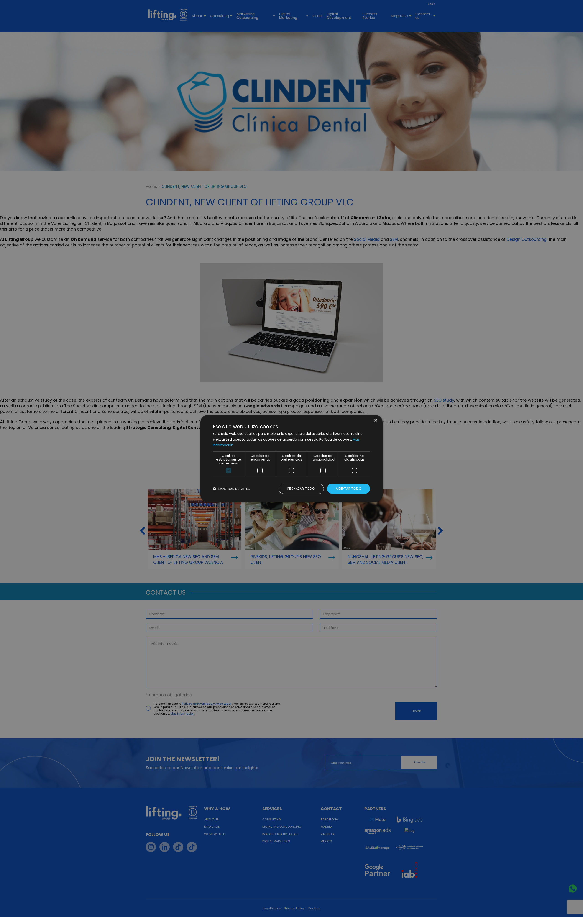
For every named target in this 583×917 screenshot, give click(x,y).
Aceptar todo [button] (348, 488)
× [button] (375, 420)
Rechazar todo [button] (301, 488)
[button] (231, 489)
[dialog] (291, 458)
